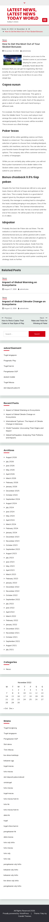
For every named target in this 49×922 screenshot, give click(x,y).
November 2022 (12, 591)
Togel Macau (9, 382)
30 (18, 702)
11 (30, 693)
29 (13, 702)
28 (7, 702)
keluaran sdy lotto (11, 869)
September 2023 (13, 549)
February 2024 (12, 528)
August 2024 (11, 503)
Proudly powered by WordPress (16, 913)
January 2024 (11, 532)
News (4, 40)
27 (42, 699)
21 (7, 699)
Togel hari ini (9, 366)
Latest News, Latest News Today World (22, 14)
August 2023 (11, 553)
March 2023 (11, 574)
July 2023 (10, 557)
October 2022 (12, 595)
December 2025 (12, 491)
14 (7, 696)
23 (18, 699)
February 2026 (12, 482)
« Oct (6, 708)
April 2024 (10, 520)
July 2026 (10, 461)
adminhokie (26, 51)
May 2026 (10, 470)
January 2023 (11, 583)
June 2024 (10, 511)
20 (42, 696)
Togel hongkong (10, 728)
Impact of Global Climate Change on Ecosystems (24, 303)
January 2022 (11, 624)
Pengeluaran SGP (11, 371)
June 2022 (10, 608)
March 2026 (11, 478)
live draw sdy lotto (11, 880)
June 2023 (10, 562)
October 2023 (12, 545)
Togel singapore (10, 355)
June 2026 (10, 465)
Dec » (11, 708)
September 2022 (13, 599)
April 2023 (10, 570)
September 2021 (13, 641)
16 (18, 696)
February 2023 (12, 578)
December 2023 (12, 537)
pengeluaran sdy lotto (12, 886)
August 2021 (11, 645)
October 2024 (12, 495)
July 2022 (10, 603)
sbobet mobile (9, 377)
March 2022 (11, 616)
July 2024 (10, 507)
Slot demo (8, 744)
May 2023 (10, 566)
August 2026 (11, 457)
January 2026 (11, 486)
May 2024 (10, 516)
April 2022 (10, 612)
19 (36, 696)
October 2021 (12, 637)
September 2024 (13, 499)
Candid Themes (24, 916)
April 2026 (10, 474)
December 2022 (12, 587)
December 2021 (12, 628)
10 (24, 693)
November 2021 (12, 633)
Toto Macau (8, 750)
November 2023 (12, 541)
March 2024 (11, 524)
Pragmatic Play (10, 360)
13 (42, 693)
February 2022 (12, 620)
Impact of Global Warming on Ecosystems (19, 284)
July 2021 (10, 649)
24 (24, 699)
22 (13, 699)
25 (30, 699)
